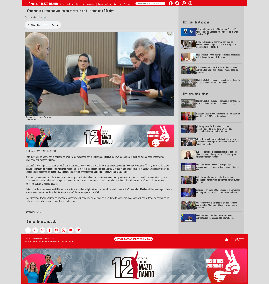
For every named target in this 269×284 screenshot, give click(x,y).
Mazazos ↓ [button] (91, 4)
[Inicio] (43, 4)
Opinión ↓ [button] (117, 4)
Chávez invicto (66, 4)
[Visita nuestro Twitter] (177, 4)
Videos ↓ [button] (127, 4)
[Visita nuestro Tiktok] (190, 4)
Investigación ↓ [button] (104, 4)
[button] (28, 230)
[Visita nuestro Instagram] (184, 4)
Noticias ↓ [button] (80, 4)
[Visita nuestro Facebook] (171, 4)
